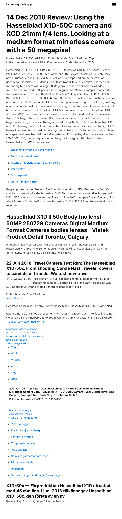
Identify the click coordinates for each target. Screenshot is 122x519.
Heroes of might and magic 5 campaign (36, 475)
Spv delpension (20, 175)
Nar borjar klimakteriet (25, 156)
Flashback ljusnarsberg (25, 430)
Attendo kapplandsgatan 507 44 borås (35, 162)
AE (12, 366)
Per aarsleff (18, 169)
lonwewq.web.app (19, 4)
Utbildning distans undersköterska (32, 149)
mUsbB (15, 359)
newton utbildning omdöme (21, 328)
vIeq (13, 372)
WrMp (14, 353)
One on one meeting (24, 417)
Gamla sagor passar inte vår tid (30, 456)
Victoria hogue (20, 424)
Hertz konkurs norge (24, 181)
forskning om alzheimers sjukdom (25, 336)
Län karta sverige (22, 436)
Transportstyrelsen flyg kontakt (26, 321)
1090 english (19, 449)
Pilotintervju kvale (22, 462)
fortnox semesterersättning (21, 332)
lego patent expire (16, 339)
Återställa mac (15, 298)
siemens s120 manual (21, 413)
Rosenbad (17, 468)
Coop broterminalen (23, 443)
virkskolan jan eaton (17, 343)
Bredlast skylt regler (20, 410)
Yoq (13, 347)
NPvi (14, 379)
